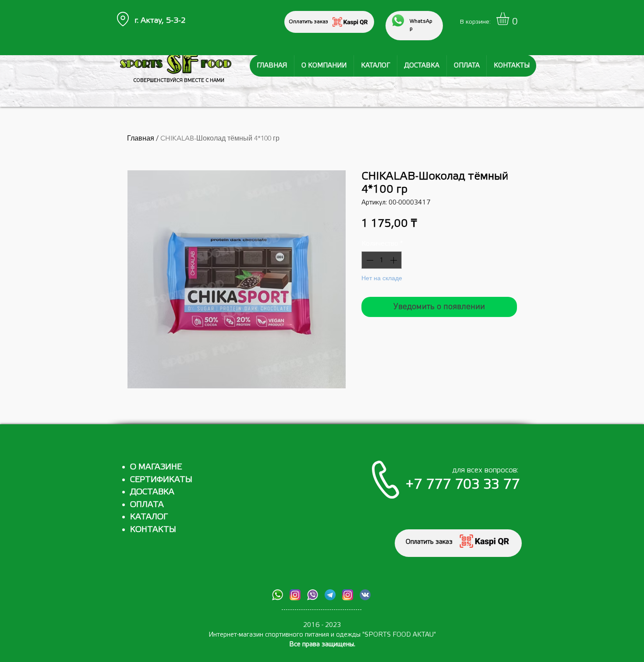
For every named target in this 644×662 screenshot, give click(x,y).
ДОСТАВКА (152, 491)
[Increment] (394, 260)
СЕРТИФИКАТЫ (161, 479)
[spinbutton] (381, 260)
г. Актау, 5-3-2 (160, 20)
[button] (510, 18)
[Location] (123, 19)
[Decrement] (369, 260)
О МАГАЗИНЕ (156, 467)
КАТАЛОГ (149, 516)
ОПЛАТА (147, 504)
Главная (140, 138)
